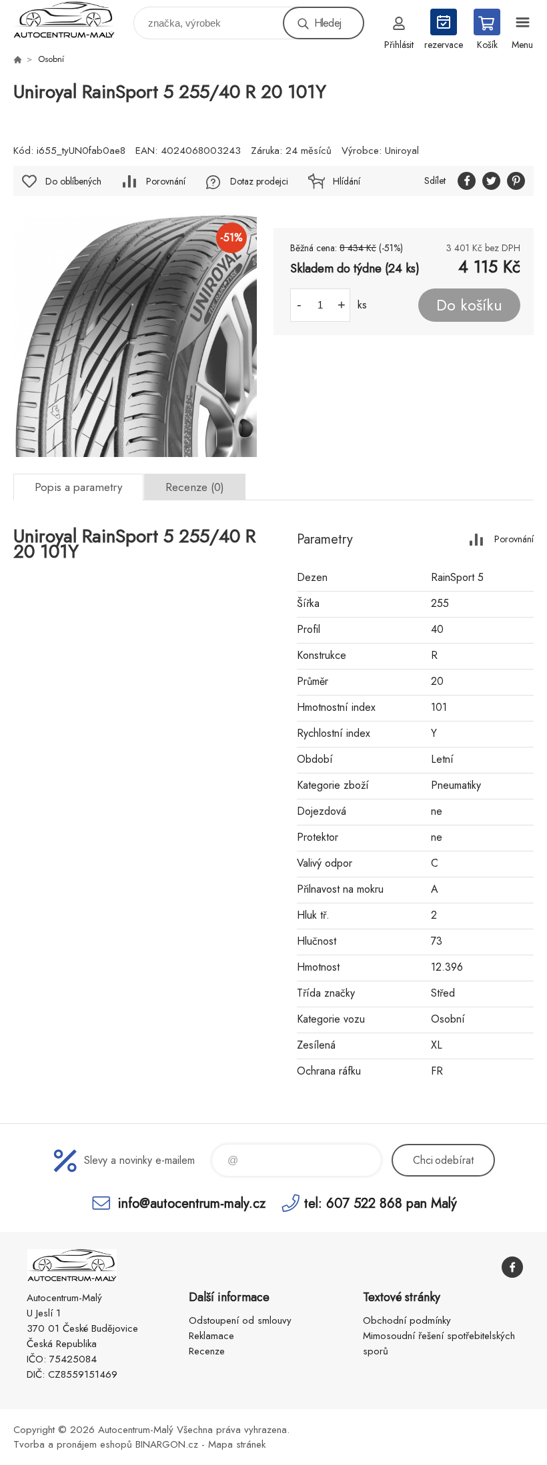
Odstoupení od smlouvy (240, 1320)
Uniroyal (402, 150)
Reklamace (211, 1335)
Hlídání (346, 181)
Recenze (207, 1351)
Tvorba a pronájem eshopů (72, 1444)
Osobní (51, 59)
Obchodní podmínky (407, 1320)
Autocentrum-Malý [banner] (72, 19)
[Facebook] (512, 1267)
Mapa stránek (236, 1444)
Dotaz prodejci (259, 181)
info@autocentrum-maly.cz (191, 1203)
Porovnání (165, 181)
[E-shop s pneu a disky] (17, 59)
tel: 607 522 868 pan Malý (380, 1203)
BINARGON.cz (166, 1444)
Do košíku (469, 305)
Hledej (327, 23)
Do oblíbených (73, 181)
